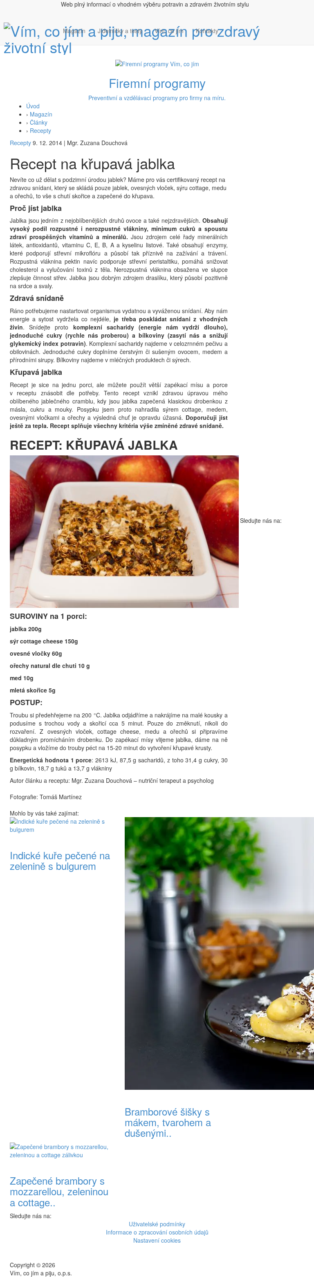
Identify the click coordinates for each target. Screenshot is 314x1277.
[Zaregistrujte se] (230, 26)
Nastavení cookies (157, 1240)
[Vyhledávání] (230, 39)
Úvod (33, 106)
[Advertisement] (272, 393)
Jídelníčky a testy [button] (120, 31)
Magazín (74, 31)
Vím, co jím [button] (169, 31)
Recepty (40, 130)
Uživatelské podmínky (157, 1224)
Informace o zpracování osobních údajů (157, 1232)
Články (38, 122)
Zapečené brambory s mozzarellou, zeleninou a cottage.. (59, 1191)
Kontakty (207, 31)
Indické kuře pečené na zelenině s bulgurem (60, 860)
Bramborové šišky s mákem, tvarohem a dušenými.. (168, 1122)
